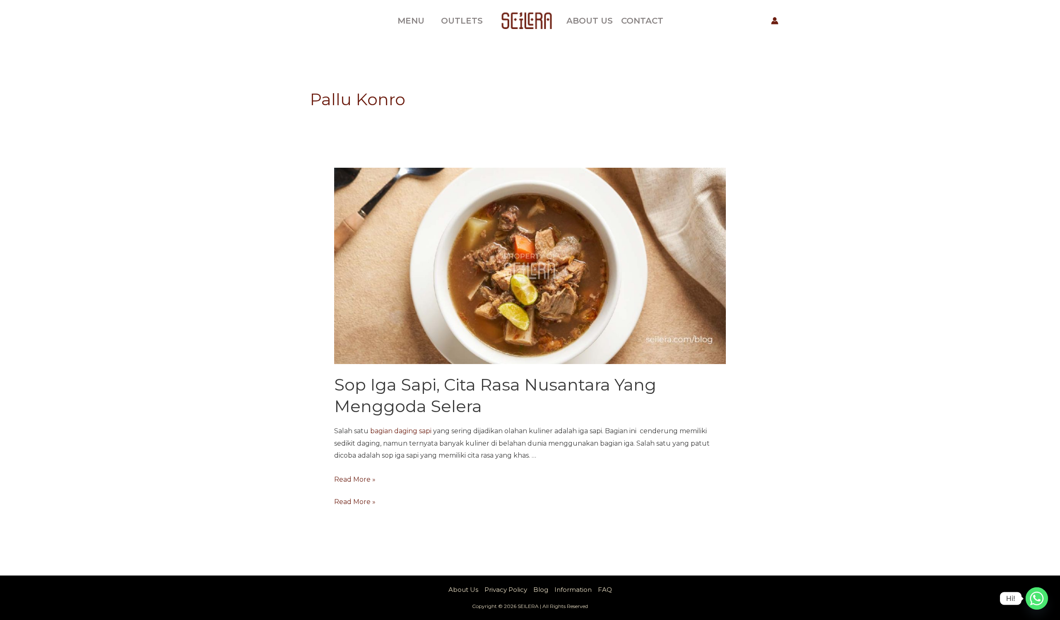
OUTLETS (462, 21)
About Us (463, 589)
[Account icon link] (774, 20)
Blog (540, 589)
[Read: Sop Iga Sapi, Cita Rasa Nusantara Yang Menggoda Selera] (530, 265)
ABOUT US (589, 21)
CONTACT (642, 21)
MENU (411, 21)
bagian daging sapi (400, 431)
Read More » (355, 479)
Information (573, 589)
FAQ (605, 589)
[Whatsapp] (1037, 598)
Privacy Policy (505, 589)
